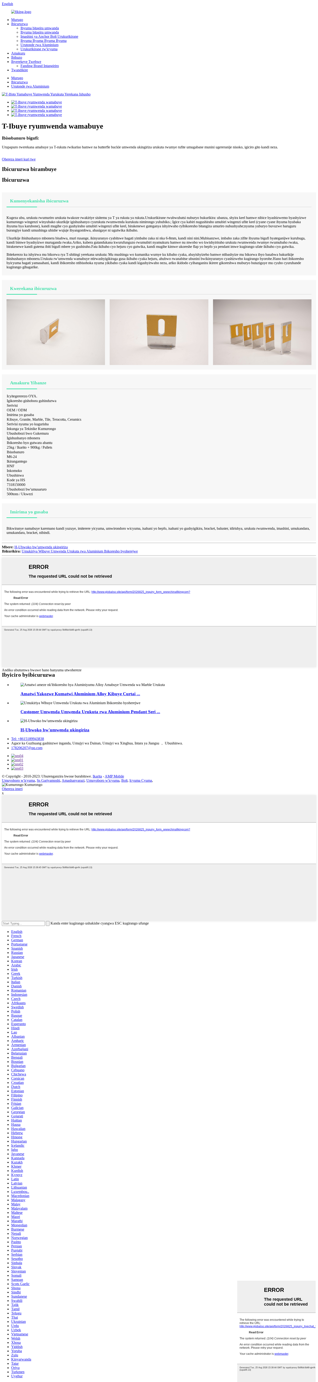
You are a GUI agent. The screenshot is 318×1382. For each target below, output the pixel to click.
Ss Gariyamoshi (48, 780)
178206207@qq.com (26, 748)
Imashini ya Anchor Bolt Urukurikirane (49, 36)
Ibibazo (16, 57)
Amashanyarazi (73, 780)
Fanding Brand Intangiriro (39, 66)
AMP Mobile (114, 776)
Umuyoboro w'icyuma (18, 780)
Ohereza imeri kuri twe (19, 159)
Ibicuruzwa (19, 24)
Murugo (17, 20)
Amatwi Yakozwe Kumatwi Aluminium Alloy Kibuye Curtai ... (80, 693)
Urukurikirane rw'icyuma (39, 49)
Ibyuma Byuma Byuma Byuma (43, 41)
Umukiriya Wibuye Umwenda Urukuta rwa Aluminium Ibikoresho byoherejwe (80, 551)
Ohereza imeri (12, 789)
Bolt (124, 780)
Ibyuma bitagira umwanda (39, 28)
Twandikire (19, 70)
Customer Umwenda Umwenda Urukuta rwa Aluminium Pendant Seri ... (90, 711)
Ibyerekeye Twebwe (26, 62)
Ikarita (97, 776)
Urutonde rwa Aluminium (39, 45)
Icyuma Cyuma (140, 780)
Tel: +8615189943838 (27, 739)
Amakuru (18, 53)
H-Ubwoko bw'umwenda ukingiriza (41, 547)
